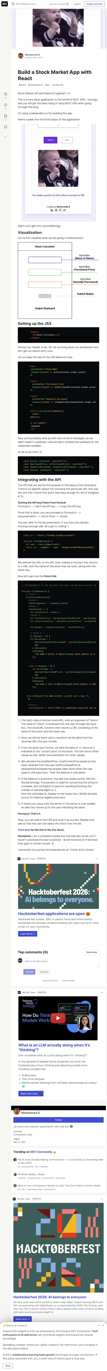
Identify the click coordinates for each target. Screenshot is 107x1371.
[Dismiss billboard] (103, 1325)
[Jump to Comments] (5, 106)
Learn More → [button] (27, 933)
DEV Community (41, 1151)
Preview (44, 971)
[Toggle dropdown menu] (97, 859)
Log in (77, 3)
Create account (94, 3)
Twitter (74, 849)
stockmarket (35, 84)
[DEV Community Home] (4, 4)
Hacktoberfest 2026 (71, 1305)
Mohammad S (32, 54)
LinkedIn (89, 849)
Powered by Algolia (57, 4)
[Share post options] (5, 137)
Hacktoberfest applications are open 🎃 (54, 913)
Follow (58, 1119)
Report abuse (68, 980)
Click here (24, 829)
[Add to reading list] (5, 117)
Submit (29, 971)
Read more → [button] (23, 1319)
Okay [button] (8, 1365)
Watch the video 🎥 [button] (31, 1093)
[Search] (13, 4)
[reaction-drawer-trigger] (5, 95)
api (47, 84)
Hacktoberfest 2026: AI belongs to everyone (49, 1297)
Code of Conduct (50, 980)
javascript (57, 84)
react (22, 84)
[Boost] (5, 127)
